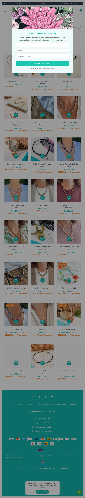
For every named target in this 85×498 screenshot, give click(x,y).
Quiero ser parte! (42, 63)
